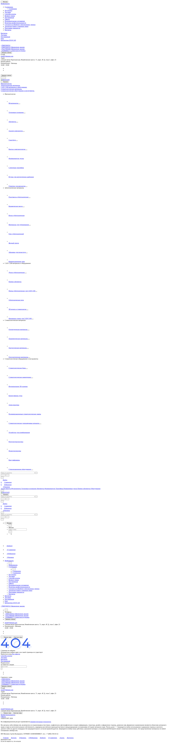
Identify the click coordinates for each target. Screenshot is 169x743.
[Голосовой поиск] (3, 475)
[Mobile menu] (2, 512)
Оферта (7, 19)
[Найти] (7, 475)
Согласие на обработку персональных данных (20, 24)
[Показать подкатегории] (17, 122)
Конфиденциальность (8, 715)
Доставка (8, 12)
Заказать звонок (6, 52)
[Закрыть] (2, 519)
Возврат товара (10, 16)
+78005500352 (5, 45)
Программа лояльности (12, 28)
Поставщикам (9, 17)
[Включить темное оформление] (3, 77)
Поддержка (8, 10)
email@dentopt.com (7, 56)
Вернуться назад (6, 654)
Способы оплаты (10, 14)
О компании (9, 7)
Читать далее (110, 727)
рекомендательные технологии (40, 722)
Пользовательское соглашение (15, 21)
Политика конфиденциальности (15, 23)
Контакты (8, 30)
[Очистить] (36, 473)
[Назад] (10, 525)
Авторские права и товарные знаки (16, 26)
